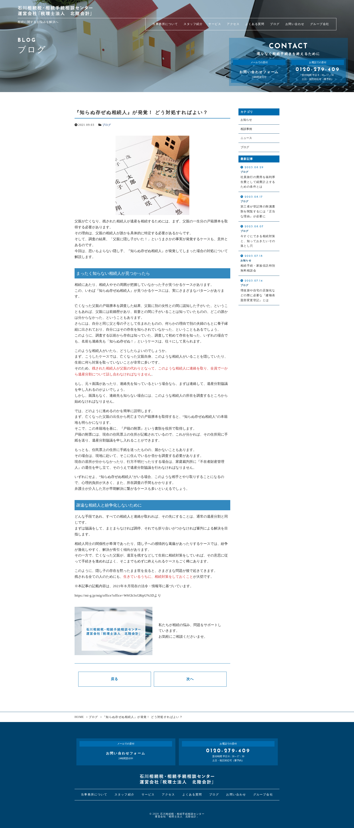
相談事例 (246, 129)
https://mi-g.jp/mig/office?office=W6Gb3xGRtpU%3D (114, 595)
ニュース (246, 138)
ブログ (106, 124)
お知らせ (246, 119)
